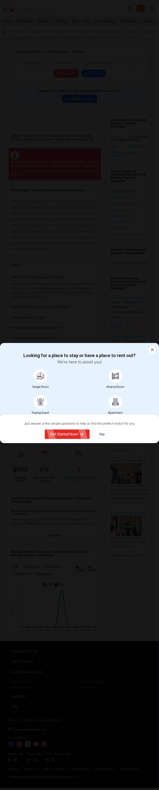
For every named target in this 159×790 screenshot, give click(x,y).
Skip (102, 434)
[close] (152, 349)
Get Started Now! (64, 434)
